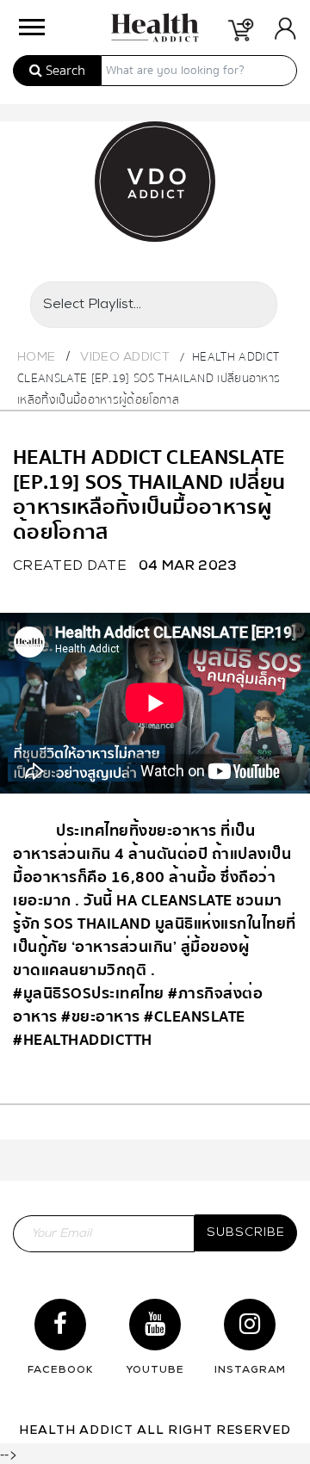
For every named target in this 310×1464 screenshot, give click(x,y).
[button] (29, 23)
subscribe (246, 1232)
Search (63, 70)
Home (36, 357)
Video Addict (125, 357)
